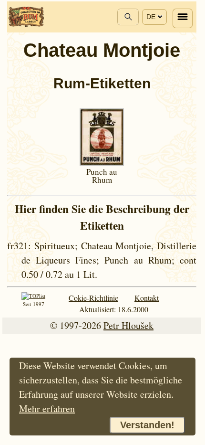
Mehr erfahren (47, 408)
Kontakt (146, 298)
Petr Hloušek (128, 325)
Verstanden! (147, 425)
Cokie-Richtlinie (93, 298)
